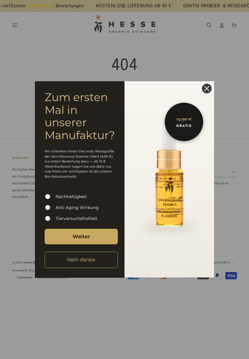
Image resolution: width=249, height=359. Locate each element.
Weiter (81, 236)
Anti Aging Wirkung (77, 207)
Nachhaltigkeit (71, 196)
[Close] (207, 88)
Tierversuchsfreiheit (76, 218)
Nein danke (81, 260)
